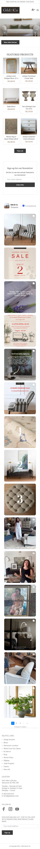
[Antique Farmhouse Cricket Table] (29, 66)
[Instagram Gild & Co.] (10, 809)
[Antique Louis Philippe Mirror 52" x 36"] (11, 66)
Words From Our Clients (12, 748)
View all (20, 151)
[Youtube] (17, 809)
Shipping (6, 760)
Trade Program (8, 763)
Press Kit (6, 769)
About (5, 742)
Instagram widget (21, 727)
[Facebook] (4, 809)
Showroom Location (10, 745)
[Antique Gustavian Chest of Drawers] (29, 126)
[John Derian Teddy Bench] (11, 96)
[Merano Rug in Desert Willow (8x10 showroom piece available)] (11, 126)
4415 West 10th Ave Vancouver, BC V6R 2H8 (10, 781)
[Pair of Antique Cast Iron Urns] (29, 96)
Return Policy (8, 757)
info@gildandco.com (11, 796)
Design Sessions (9, 739)
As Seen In (7, 751)
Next (35, 32)
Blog (5, 754)
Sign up (7, 832)
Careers (6, 766)
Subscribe (20, 185)
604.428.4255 (9, 794)
